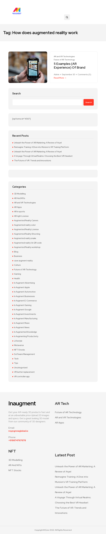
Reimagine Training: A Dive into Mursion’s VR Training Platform (41, 147)
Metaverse (19, 345)
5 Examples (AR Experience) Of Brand (69, 65)
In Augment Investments (25, 314)
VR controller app (22, 376)
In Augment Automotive (25, 292)
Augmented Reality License (26, 229)
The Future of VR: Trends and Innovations (32, 160)
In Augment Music (22, 323)
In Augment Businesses (24, 296)
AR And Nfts (19, 198)
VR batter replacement (24, 372)
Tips (16, 363)
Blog (16, 251)
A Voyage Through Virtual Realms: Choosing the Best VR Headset (43, 156)
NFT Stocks (19, 350)
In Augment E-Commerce (25, 300)
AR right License (21, 216)
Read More (59, 78)
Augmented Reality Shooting (27, 234)
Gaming (17, 274)
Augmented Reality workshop (27, 247)
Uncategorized (20, 367)
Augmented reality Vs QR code (28, 243)
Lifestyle (18, 341)
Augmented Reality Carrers (26, 220)
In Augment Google (22, 309)
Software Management (24, 354)
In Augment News (21, 327)
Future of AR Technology (64, 60)
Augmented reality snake (25, 238)
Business (18, 256)
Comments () (84, 74)
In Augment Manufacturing (25, 318)
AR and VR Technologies (64, 56)
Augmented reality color (25, 225)
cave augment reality (23, 260)
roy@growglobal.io (18, 430)
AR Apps (18, 207)
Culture (17, 265)
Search (16, 93)
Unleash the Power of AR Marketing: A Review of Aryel (38, 142)
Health (17, 278)
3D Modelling (20, 193)
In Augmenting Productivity (26, 336)
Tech (16, 358)
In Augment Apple (22, 287)
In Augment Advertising (24, 283)
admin (56, 74)
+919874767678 (17, 440)
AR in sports (19, 211)
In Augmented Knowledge (25, 332)
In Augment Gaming (22, 305)
